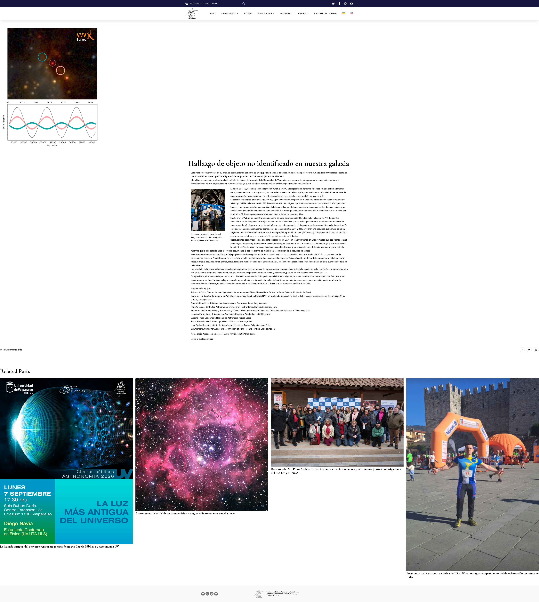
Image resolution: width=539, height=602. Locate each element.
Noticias (248, 13)
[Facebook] (207, 594)
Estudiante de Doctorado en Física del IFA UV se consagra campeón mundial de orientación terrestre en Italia (472, 575)
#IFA (20, 350)
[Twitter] (203, 594)
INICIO (212, 13)
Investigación (265, 13)
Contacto (303, 13)
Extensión (285, 13)
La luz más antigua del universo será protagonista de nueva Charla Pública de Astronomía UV (59, 546)
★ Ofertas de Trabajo (325, 13)
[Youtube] (216, 594)
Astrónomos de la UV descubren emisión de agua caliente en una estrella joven (185, 513)
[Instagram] (211, 594)
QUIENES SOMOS (228, 13)
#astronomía (10, 350)
